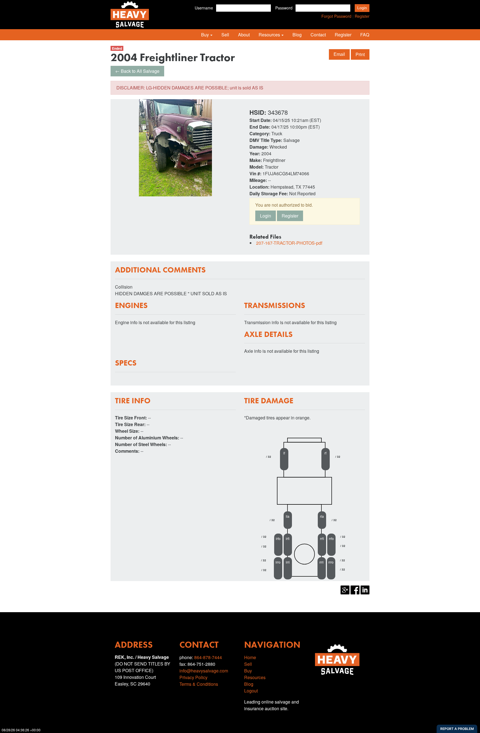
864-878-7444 (208, 657)
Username (204, 8)
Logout (251, 690)
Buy (205, 34)
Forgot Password (336, 16)
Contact (318, 34)
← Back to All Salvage (137, 71)
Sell (225, 34)
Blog (297, 34)
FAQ (364, 34)
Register (362, 16)
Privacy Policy (193, 677)
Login (265, 215)
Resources (269, 34)
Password (283, 8)
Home (250, 657)
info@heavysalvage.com (203, 670)
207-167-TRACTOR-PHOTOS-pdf (289, 243)
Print (360, 54)
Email (339, 54)
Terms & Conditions (198, 684)
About (244, 34)
